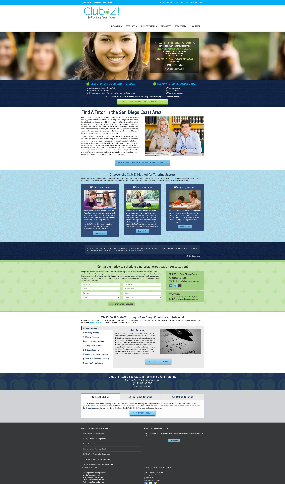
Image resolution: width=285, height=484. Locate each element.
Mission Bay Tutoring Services (93, 477)
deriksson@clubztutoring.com (186, 281)
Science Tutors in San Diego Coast (94, 449)
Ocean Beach (188, 297)
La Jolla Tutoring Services (91, 475)
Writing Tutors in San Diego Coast (94, 444)
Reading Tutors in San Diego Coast (94, 439)
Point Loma (178, 299)
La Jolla (171, 297)
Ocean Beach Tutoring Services (93, 480)
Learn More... (146, 354)
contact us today (95, 323)
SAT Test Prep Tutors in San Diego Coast (96, 454)
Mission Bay (179, 297)
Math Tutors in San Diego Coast (93, 434)
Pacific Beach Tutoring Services (93, 482)
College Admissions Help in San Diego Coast (98, 464)
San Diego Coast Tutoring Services (94, 473)
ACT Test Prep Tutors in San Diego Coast (96, 459)
